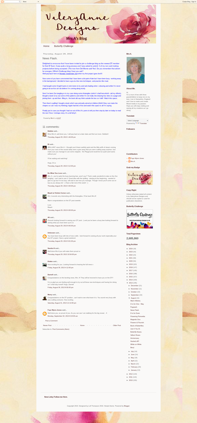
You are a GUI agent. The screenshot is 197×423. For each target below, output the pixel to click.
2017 (131, 270)
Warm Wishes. (135, 301)
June (133, 354)
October (134, 292)
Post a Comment (51, 321)
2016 (131, 274)
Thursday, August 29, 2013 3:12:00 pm (62, 166)
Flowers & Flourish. (137, 322)
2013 (131, 283)
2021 (131, 258)
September (135, 295)
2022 (131, 255)
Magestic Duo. (135, 319)
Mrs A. (133, 161)
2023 (131, 252)
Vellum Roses (135, 335)
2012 (131, 374)
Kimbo (50, 261)
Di (48, 144)
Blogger (127, 406)
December (135, 285)
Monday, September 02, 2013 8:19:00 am (63, 316)
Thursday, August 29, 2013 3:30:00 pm (62, 186)
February (134, 367)
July (132, 351)
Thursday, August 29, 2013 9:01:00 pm (62, 241)
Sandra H (51, 248)
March (133, 364)
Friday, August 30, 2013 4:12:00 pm (60, 267)
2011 (131, 377)
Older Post (117, 325)
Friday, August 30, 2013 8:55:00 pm (60, 287)
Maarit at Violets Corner (57, 193)
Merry (50, 294)
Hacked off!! (134, 341)
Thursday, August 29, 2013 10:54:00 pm (62, 254)
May (132, 358)
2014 (131, 280)
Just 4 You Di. (135, 329)
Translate (143, 123)
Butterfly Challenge (63, 46)
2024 (131, 249)
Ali (49, 217)
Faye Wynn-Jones (55, 310)
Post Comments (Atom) (60, 329)
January (134, 370)
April (133, 361)
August (133, 298)
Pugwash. (133, 307)
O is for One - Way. (137, 304)
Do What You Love (55, 173)
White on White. (136, 344)
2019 (131, 264)
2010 (131, 380)
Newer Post (47, 325)
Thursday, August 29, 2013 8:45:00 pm (62, 226)
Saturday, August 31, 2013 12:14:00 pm (62, 303)
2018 (131, 267)
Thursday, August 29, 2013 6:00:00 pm (62, 210)
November (135, 289)
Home (46, 46)
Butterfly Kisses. (136, 332)
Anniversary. (134, 338)
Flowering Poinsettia (137, 316)
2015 (131, 277)
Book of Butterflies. (137, 326)
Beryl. (132, 347)
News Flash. (134, 310)
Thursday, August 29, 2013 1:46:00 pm (62, 137)
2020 (131, 261)
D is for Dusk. (135, 313)
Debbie (50, 131)
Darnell (50, 275)
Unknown (51, 233)
